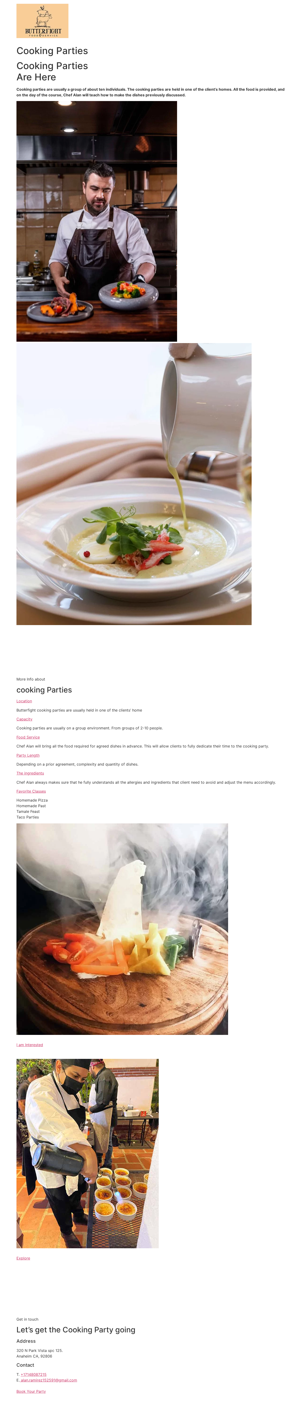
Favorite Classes (31, 791)
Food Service (28, 737)
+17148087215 (34, 1374)
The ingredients (30, 773)
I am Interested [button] (29, 1044)
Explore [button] (23, 1258)
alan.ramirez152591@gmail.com (49, 1380)
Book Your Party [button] (31, 1391)
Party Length (28, 755)
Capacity (24, 719)
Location (24, 701)
